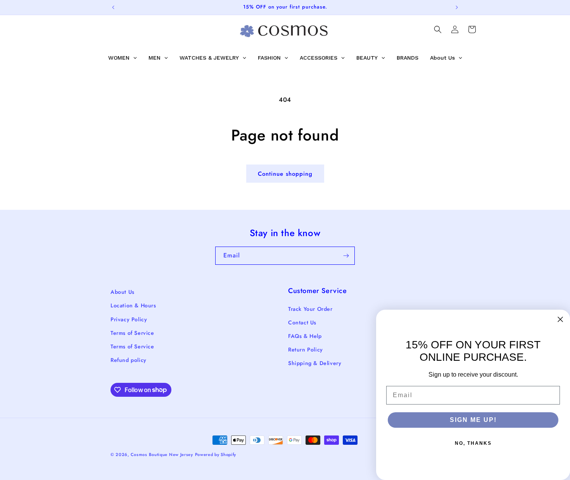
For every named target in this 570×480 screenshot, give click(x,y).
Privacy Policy (129, 319)
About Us (123, 292)
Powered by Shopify (216, 454)
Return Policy (305, 349)
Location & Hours (133, 305)
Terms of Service (132, 333)
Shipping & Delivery (314, 363)
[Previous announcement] (113, 7)
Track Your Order (310, 309)
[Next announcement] (456, 7)
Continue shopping (285, 174)
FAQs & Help (305, 336)
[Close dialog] (560, 319)
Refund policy (129, 360)
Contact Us (302, 322)
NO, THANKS (473, 443)
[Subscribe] (345, 256)
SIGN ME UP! (473, 420)
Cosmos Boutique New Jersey (162, 454)
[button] (437, 29)
